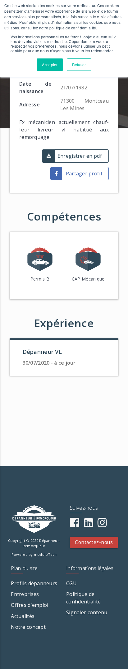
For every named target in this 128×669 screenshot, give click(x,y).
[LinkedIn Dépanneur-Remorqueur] (88, 524)
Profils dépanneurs (34, 583)
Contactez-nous (94, 542)
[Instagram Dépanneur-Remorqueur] (102, 524)
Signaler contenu (86, 612)
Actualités (22, 616)
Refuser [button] (79, 64)
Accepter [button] (49, 64)
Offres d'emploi (29, 605)
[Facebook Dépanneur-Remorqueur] (74, 524)
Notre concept (28, 627)
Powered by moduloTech (34, 554)
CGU (71, 583)
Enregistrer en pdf (79, 155)
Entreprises (25, 594)
